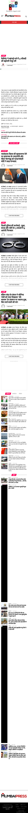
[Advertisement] (14, 40)
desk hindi (9, 65)
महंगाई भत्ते (21, 126)
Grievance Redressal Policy (21, 811)
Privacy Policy (21, 808)
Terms (17, 806)
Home (17, 804)
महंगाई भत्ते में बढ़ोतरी (5, 127)
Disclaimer (24, 806)
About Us (22, 804)
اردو (12, 3)
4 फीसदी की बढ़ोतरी (14, 126)
